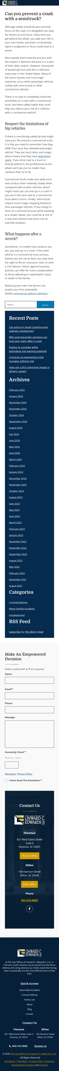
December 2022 (17, 541)
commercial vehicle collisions (30, 293)
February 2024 (17, 465)
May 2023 (14, 510)
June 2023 (14, 503)
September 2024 (18, 421)
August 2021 (16, 585)
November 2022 (18, 547)
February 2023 (17, 529)
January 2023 (16, 535)
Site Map (22, 1061)
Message (10, 717)
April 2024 (14, 453)
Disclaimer (10, 773)
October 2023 (16, 491)
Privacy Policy (25, 773)
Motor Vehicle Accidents (22, 608)
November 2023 (18, 484)
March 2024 (15, 459)
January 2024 (16, 472)
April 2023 (14, 516)
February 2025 (17, 390)
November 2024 (18, 408)
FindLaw (43, 1064)
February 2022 (17, 573)
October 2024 (16, 415)
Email (9, 689)
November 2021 (18, 579)
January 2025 (16, 396)
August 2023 (16, 497)
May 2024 (14, 446)
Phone (8, 703)
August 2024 (16, 427)
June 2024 (14, 440)
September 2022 (18, 554)
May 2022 (14, 566)
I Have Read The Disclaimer (25, 780)
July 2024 (14, 434)
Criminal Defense (18, 602)
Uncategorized (17, 615)
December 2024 (17, 402)
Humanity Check (15, 752)
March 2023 (15, 522)
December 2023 (17, 478)
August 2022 (16, 560)
